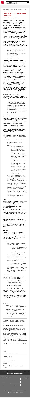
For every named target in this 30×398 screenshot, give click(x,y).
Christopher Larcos (7, 18)
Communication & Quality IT (9, 360)
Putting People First (7, 362)
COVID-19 (23, 9)
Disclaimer (9, 392)
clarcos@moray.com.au (11, 344)
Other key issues (17, 9)
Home (4, 9)
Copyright (21, 392)
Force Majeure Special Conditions (10, 358)
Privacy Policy (15, 392)
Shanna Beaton (15, 18)
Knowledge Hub (9, 9)
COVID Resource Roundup (8, 363)
